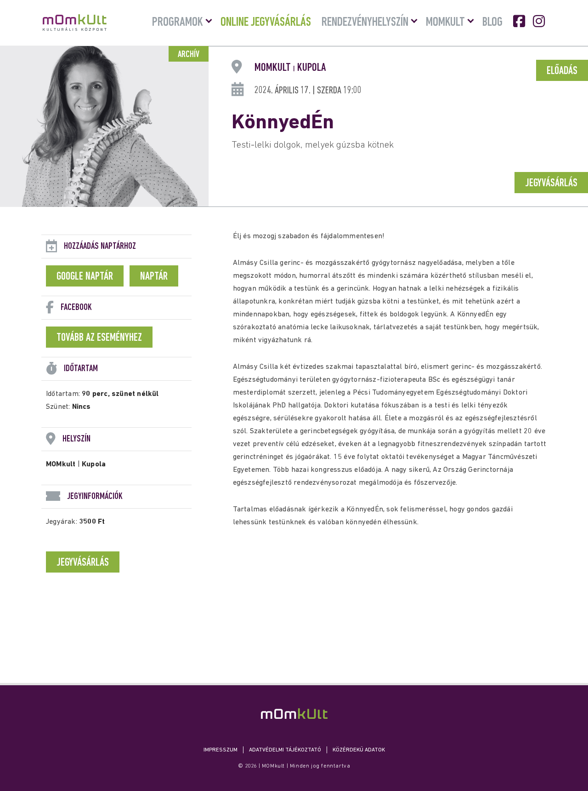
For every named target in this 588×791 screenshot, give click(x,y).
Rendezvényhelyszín (365, 22)
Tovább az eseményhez (99, 338)
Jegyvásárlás (551, 183)
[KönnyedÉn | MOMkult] (294, 713)
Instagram (540, 21)
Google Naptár (85, 276)
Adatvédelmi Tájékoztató (285, 750)
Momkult (445, 22)
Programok (177, 22)
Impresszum (220, 750)
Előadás (562, 71)
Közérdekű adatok (359, 750)
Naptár (154, 276)
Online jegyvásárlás (265, 22)
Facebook (520, 21)
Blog (492, 22)
